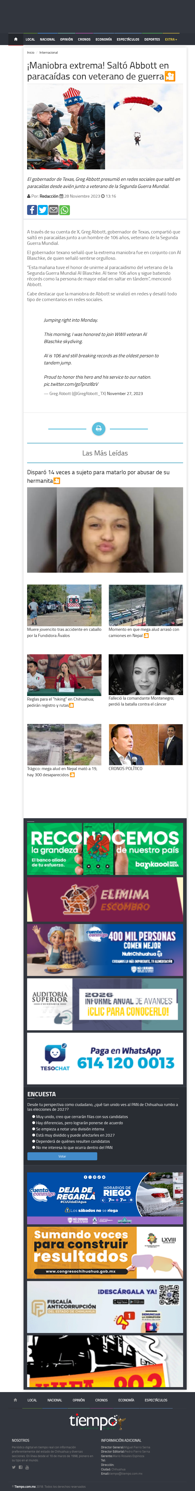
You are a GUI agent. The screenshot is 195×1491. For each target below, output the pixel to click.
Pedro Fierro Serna (125, 1451)
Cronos (84, 39)
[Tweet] (43, 209)
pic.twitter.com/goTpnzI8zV (71, 384)
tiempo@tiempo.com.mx (121, 1473)
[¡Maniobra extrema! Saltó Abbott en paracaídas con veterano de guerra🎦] (32, 209)
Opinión (66, 39)
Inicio (30, 52)
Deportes (152, 39)
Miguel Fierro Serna (125, 1447)
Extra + (171, 39)
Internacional (48, 52)
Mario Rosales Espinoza (122, 1456)
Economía (104, 39)
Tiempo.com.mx (25, 1486)
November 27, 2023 (125, 393)
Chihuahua (113, 1469)
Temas (16, 51)
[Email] (53, 209)
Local (30, 39)
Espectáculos (128, 39)
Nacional (47, 39)
